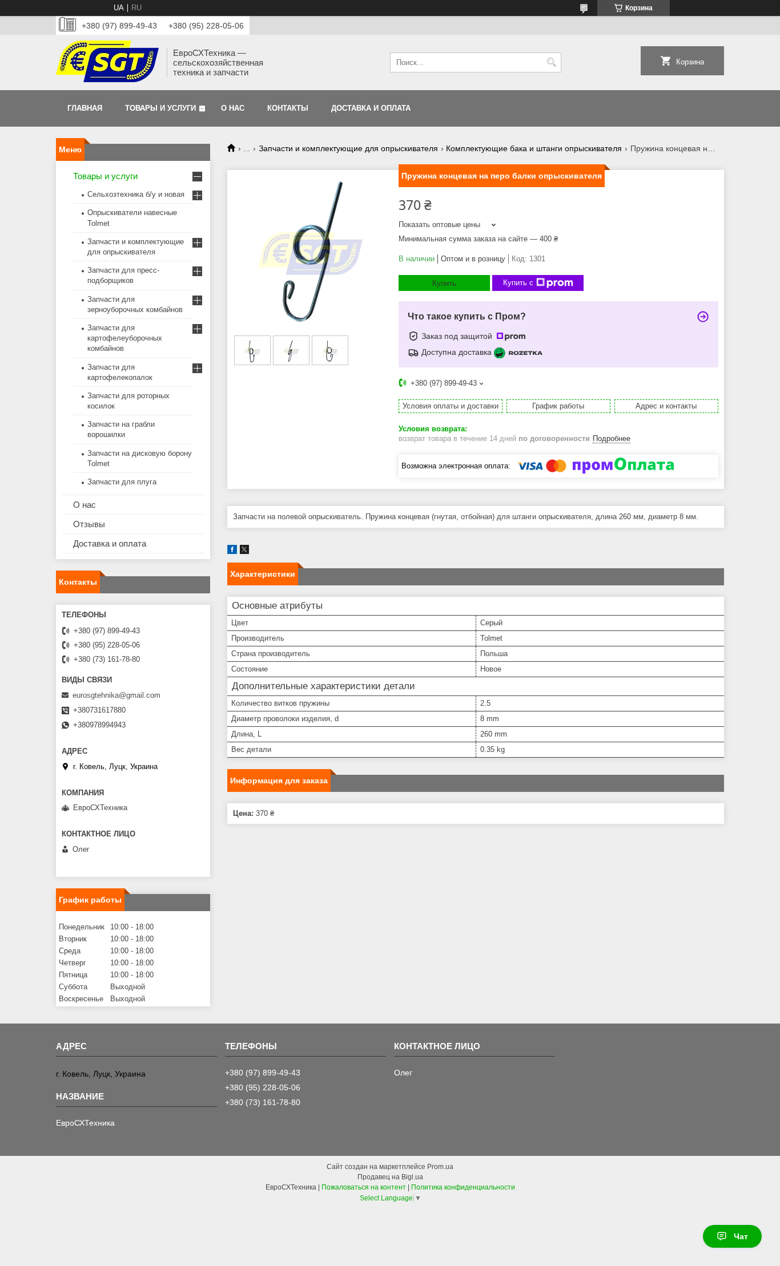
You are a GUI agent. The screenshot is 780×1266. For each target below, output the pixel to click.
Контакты (287, 108)
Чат (741, 1236)
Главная (84, 108)
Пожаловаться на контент (363, 1187)
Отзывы (89, 524)
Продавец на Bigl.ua (390, 1177)
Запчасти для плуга (121, 482)
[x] (244, 551)
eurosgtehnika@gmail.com (116, 695)
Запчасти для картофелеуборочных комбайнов (124, 338)
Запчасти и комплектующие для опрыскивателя (348, 148)
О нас (232, 108)
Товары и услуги (160, 108)
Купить (444, 283)
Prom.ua (440, 1167)
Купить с (518, 282)
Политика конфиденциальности (463, 1187)
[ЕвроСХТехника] (107, 62)
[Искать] (551, 62)
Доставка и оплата (371, 108)
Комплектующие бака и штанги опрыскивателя (534, 148)
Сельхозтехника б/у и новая (135, 194)
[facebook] (232, 551)
